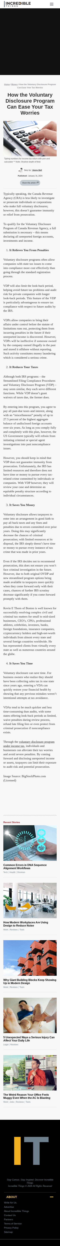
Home (7, 84)
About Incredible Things (16, 1211)
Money (14, 84)
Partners (8, 1219)
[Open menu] (53, 4)
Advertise (9, 1207)
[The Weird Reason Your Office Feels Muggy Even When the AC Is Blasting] (30, 1072)
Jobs (12, 1102)
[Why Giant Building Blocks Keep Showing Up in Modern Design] (30, 958)
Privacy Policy (11, 1227)
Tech (5, 872)
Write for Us (10, 1202)
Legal (5, 1044)
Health (13, 872)
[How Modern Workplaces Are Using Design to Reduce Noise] (30, 900)
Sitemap (8, 1232)
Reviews (21, 872)
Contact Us (10, 1215)
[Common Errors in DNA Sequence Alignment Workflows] (30, 843)
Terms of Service (13, 1223)
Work (5, 930)
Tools (22, 930)
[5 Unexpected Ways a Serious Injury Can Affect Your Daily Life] (30, 1015)
